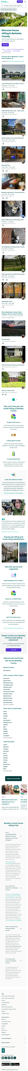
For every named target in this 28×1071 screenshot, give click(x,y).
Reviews (3, 1011)
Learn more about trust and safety (13, 628)
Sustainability (5, 1023)
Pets (7, 9)
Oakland (5, 724)
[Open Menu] (25, 1)
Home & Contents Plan (7, 1007)
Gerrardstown (6, 670)
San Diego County (7, 693)
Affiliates (4, 1032)
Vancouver (6, 751)
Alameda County (7, 687)
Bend (4, 727)
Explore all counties (13, 779)
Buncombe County (8, 702)
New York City (6, 764)
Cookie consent (5, 1013)
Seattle (5, 713)
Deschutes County (8, 698)
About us (4, 1019)
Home (3, 49)
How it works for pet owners (8, 996)
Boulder (5, 729)
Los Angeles (6, 735)
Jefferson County (7, 700)
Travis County (6, 689)
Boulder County (7, 696)
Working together (6, 1034)
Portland (5, 716)
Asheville (5, 731)
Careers (3, 1026)
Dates (2, 9)
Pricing (3, 1000)
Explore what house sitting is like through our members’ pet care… (10, 808)
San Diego (5, 749)
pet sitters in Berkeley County (16, 61)
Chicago (5, 760)
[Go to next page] (16, 399)
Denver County (7, 680)
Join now (5, 44)
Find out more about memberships (13, 493)
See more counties (8, 704)
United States (7, 51)
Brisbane (5, 757)
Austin (4, 718)
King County (6, 678)
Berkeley (5, 766)
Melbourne (6, 747)
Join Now (20, 1)
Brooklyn (5, 733)
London (5, 744)
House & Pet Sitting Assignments (15, 49)
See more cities (7, 738)
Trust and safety (6, 1002)
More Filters (13, 9)
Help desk (4, 1004)
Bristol (5, 753)
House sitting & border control (9, 1009)
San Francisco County (8, 691)
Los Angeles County (8, 685)
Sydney (5, 762)
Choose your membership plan (12, 894)
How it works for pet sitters (8, 998)
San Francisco (6, 720)
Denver (5, 711)
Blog (3, 1028)
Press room (4, 1030)
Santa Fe (5, 755)
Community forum (6, 1021)
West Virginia (16, 51)
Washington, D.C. (7, 722)
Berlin (4, 768)
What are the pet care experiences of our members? (9, 802)
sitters (3, 797)
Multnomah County (8, 682)
